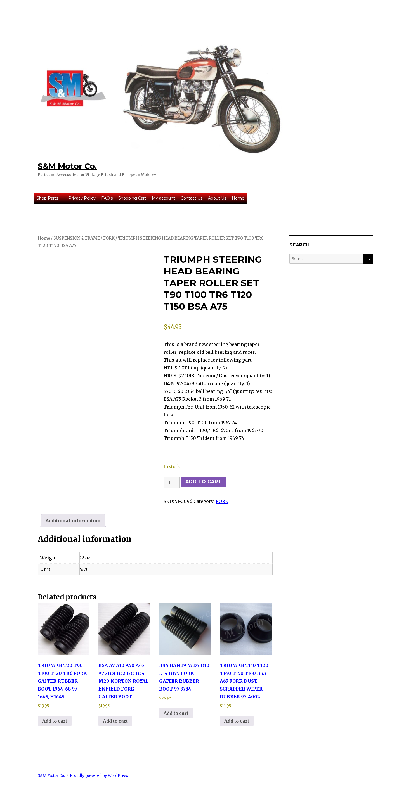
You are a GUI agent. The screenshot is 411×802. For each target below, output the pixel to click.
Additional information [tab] (73, 520)
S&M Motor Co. (67, 166)
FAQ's (107, 198)
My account (163, 198)
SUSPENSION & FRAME (76, 238)
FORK (109, 238)
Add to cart (203, 481)
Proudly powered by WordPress (99, 775)
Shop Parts (47, 198)
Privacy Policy (82, 198)
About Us (217, 198)
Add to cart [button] (54, 721)
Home (238, 198)
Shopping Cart (132, 198)
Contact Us (191, 198)
